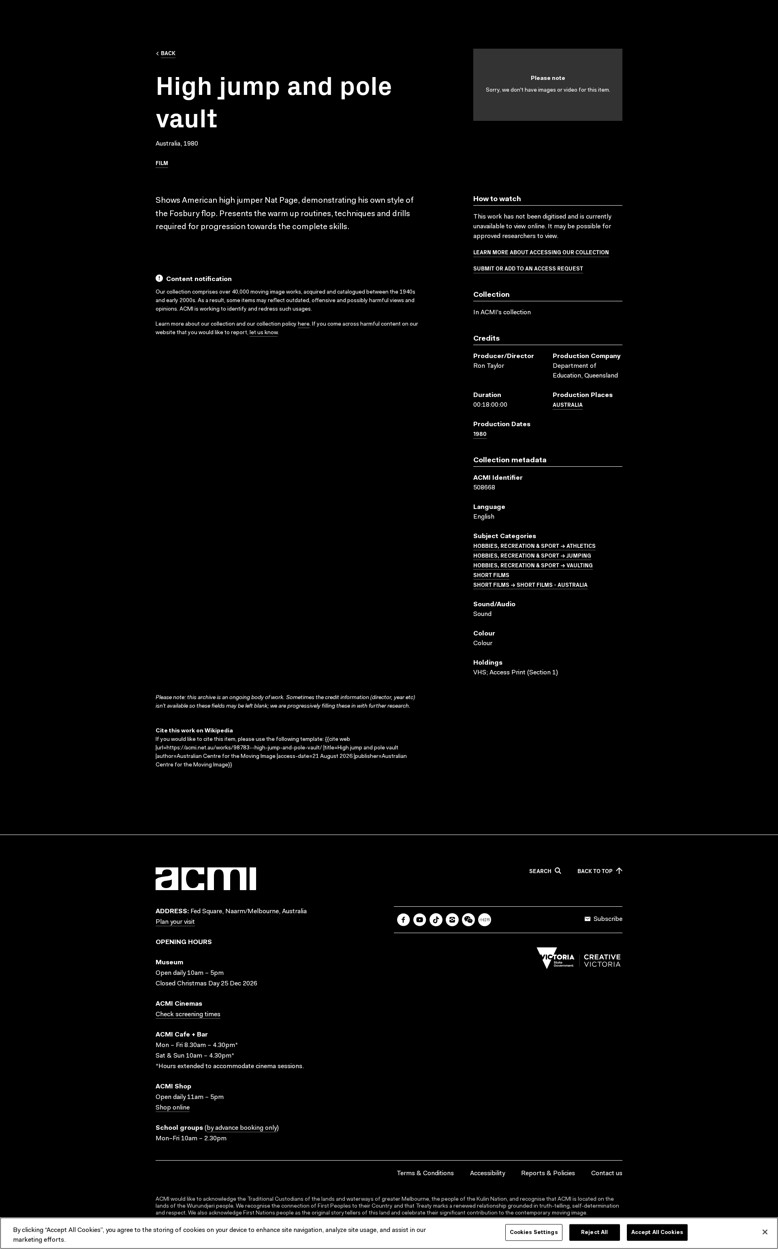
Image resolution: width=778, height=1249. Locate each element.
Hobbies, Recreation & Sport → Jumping (532, 555)
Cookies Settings (534, 1232)
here (304, 324)
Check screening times (188, 1014)
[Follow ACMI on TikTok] (436, 919)
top (595, 871)
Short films (491, 575)
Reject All (594, 1232)
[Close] (765, 1232)
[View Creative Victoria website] (578, 960)
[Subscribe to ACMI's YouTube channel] (419, 919)
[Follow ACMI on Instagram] (452, 919)
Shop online (173, 1108)
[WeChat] (468, 919)
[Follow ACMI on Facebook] (403, 919)
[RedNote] (484, 919)
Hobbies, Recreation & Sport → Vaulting (533, 565)
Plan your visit (175, 922)
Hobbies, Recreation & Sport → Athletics (534, 545)
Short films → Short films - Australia (530, 584)
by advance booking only (242, 1128)
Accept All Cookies (657, 1232)
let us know (264, 333)
